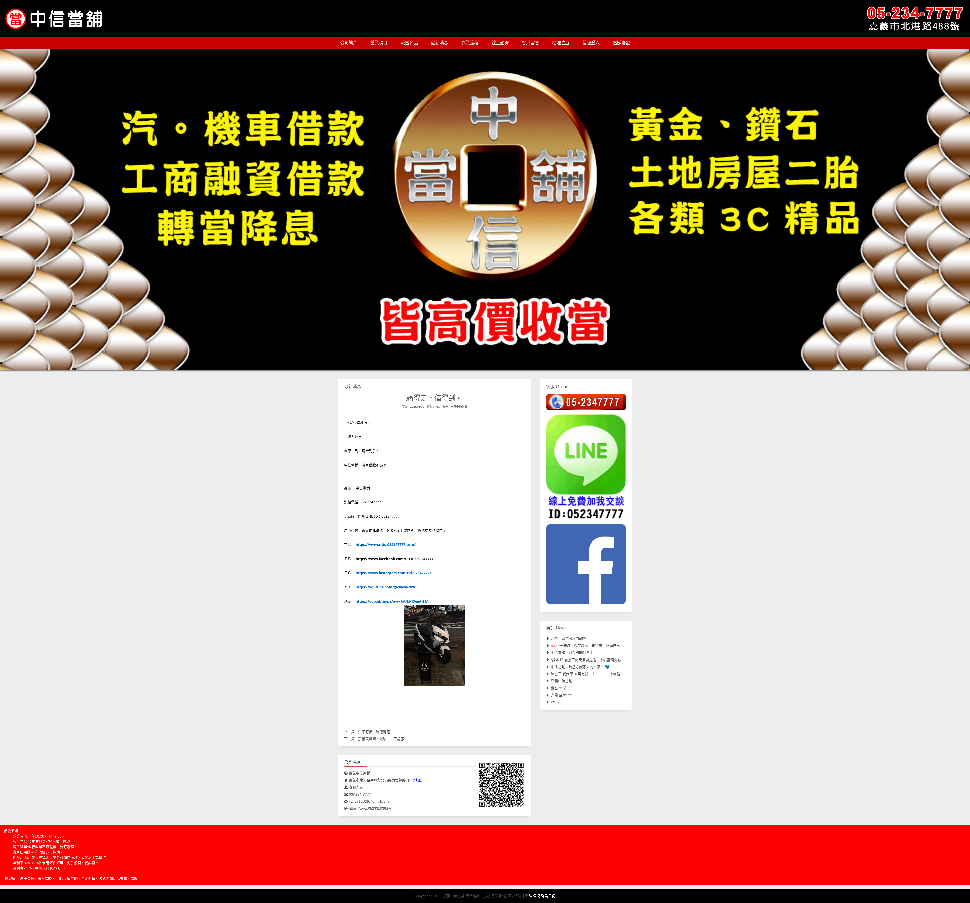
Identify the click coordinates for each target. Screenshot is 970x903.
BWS (555, 702)
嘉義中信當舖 (459, 406)
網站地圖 (521, 896)
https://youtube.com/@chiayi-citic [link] (386, 587)
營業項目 (378, 42)
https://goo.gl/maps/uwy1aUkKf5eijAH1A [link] (392, 601)
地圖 (417, 780)
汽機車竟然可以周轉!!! (568, 638)
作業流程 (469, 42)
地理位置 (560, 42)
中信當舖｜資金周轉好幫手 (572, 653)
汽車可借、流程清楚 (374, 732)
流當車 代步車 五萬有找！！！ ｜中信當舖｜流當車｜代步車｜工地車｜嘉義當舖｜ (619, 674)
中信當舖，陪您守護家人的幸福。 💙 (580, 667)
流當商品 (409, 42)
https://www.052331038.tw (370, 808)
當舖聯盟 (621, 42)
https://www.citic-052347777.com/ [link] (386, 544)
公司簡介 (348, 42)
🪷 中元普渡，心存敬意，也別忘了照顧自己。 (587, 646)
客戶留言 (530, 42)
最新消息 (439, 42)
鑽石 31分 (559, 688)
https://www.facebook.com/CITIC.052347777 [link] (394, 558)
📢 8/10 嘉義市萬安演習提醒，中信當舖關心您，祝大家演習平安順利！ (607, 660)
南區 (507, 896)
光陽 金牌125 (561, 695)
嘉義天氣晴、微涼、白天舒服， (383, 739)
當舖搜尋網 (492, 896)
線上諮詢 (500, 42)
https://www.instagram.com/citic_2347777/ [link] (393, 572)
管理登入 (591, 42)
